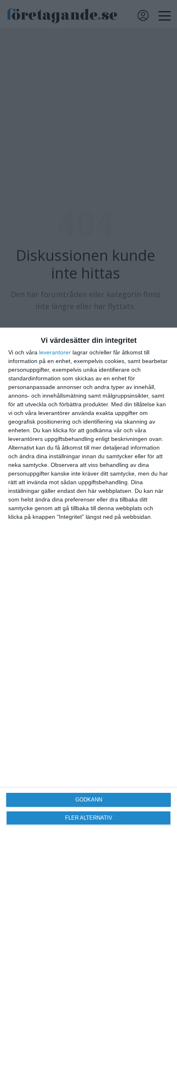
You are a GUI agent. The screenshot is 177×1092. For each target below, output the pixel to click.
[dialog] (88, 710)
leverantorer (55, 352)
